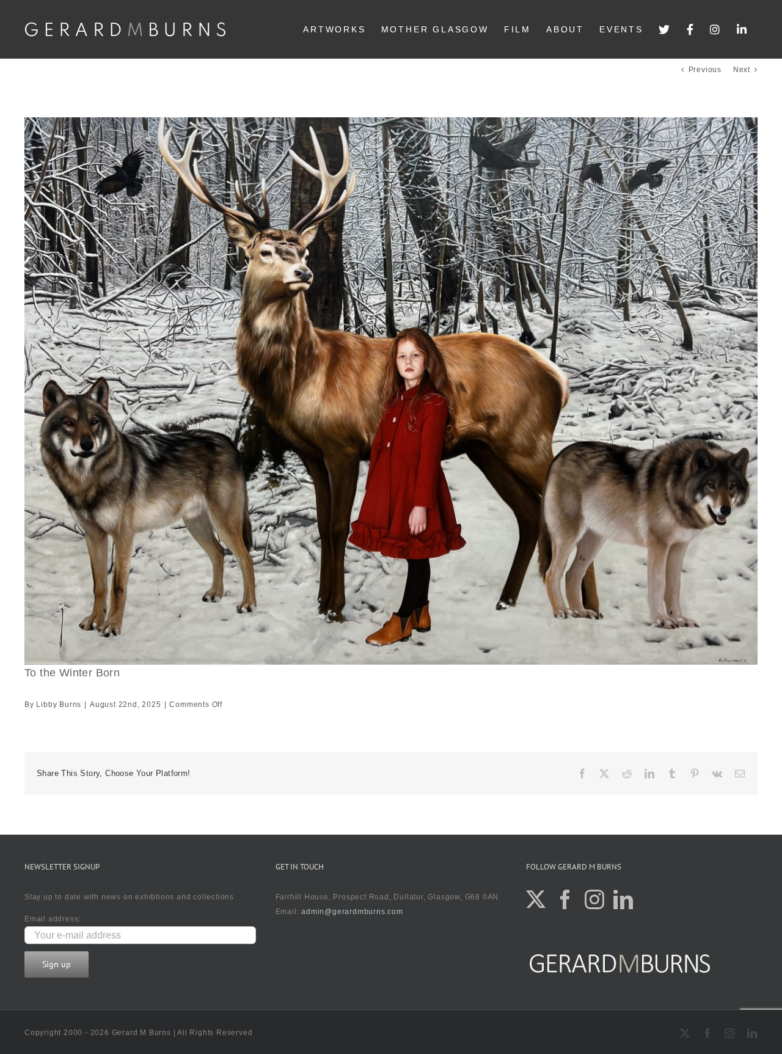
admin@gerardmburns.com (352, 911)
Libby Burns (58, 704)
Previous (705, 69)
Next (741, 69)
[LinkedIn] (742, 29)
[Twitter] (665, 29)
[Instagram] (716, 29)
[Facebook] (691, 29)
